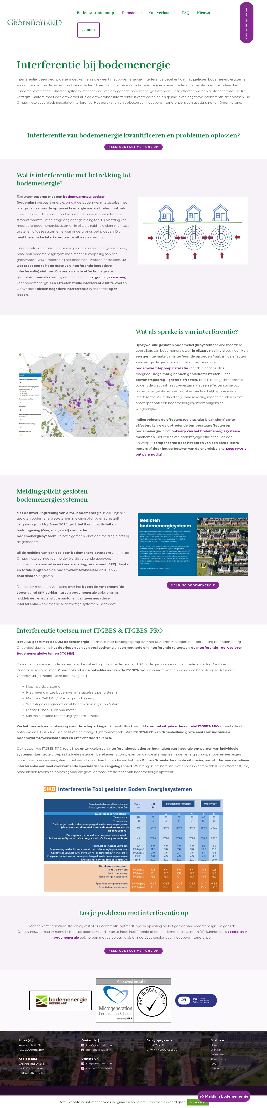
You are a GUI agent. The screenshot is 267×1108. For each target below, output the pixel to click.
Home (214, 1044)
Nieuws (203, 12)
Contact (89, 30)
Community (218, 1058)
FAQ (185, 12)
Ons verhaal (160, 12)
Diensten (130, 12)
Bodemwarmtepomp (95, 12)
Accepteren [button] (198, 1102)
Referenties (217, 1054)
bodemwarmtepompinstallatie (162, 368)
